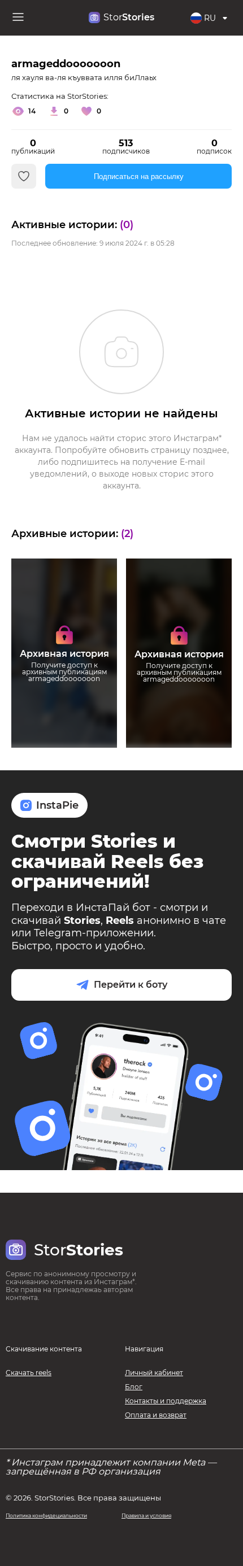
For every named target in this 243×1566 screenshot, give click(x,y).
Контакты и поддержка (165, 1401)
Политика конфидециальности (46, 1515)
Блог (133, 1386)
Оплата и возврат (155, 1415)
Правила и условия (146, 1515)
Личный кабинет (154, 1372)
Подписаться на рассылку (139, 176)
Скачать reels (28, 1372)
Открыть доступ (64, 701)
